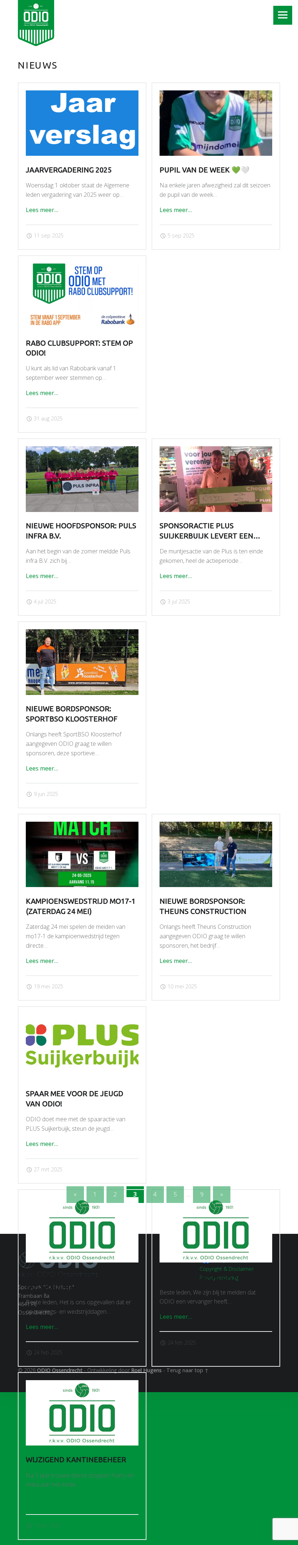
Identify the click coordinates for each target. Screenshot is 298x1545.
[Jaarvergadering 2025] (82, 95)
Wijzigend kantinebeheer (76, 1460)
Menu (282, 15)
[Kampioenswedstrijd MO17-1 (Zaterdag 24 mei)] (82, 826)
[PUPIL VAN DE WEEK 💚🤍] (216, 95)
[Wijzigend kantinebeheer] (82, 1385)
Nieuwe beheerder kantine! (213, 1277)
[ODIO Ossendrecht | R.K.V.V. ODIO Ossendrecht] (36, 21)
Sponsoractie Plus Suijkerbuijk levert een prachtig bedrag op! (206, 536)
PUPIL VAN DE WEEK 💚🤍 (205, 170)
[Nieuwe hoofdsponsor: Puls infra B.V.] (82, 451)
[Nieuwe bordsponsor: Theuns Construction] (216, 826)
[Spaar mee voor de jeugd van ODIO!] (82, 1018)
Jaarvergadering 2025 (69, 170)
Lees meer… (42, 210)
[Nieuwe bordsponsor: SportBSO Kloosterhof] (82, 634)
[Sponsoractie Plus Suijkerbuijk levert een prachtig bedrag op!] (216, 451)
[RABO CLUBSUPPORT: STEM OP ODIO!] (82, 268)
